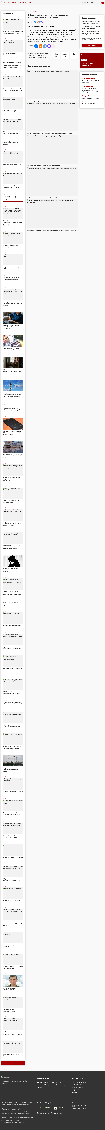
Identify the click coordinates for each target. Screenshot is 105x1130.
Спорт (64, 1085)
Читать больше (92, 45)
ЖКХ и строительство (49, 1085)
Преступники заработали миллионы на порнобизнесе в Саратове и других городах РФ (91, 33)
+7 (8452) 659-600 (77, 1087)
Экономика (39, 1085)
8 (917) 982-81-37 (92, 60)
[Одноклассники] (38, 22)
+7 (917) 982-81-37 (77, 1085)
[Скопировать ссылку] (44, 22)
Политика (58, 1082)
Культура (41, 11)
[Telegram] (40, 22)
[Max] (82, 60)
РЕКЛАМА (75, 1092)
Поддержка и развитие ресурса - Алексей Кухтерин (79, 1109)
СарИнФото (40, 1087)
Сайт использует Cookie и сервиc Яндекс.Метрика (13, 1122)
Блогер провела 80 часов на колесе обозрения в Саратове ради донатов (91, 22)
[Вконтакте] (48, 1108)
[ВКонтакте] (35, 22)
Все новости (8, 13)
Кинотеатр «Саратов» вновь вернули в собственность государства (91, 27)
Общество (39, 1082)
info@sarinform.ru (87, 65)
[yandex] (44, 1113)
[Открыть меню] (102, 3)
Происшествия (47, 1082)
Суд (53, 1082)
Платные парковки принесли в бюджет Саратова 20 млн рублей (91, 39)
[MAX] (42, 22)
